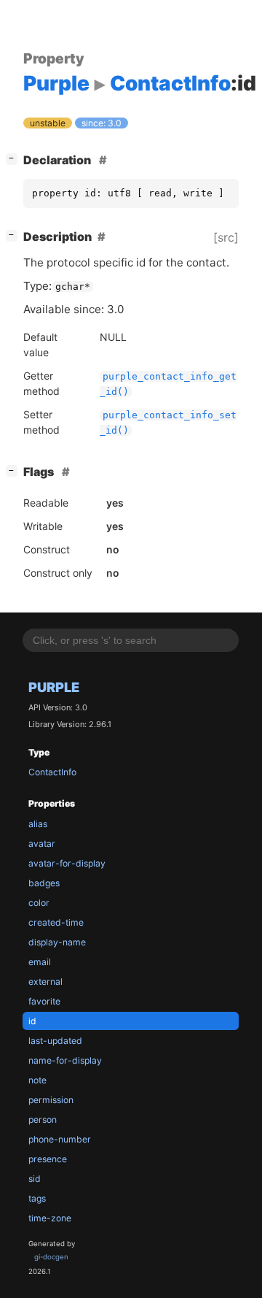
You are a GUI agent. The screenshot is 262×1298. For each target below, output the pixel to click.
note (37, 1080)
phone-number (59, 1139)
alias (37, 823)
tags (37, 1198)
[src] (226, 237)
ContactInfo (52, 772)
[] (14, 158)
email (39, 961)
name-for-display (65, 1060)
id (32, 1020)
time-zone (49, 1218)
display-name (57, 942)
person (42, 1119)
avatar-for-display (67, 863)
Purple (53, 687)
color (38, 902)
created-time (56, 922)
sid (34, 1178)
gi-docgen (51, 1257)
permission (51, 1099)
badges (44, 883)
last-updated (55, 1040)
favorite (44, 1001)
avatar (41, 843)
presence (47, 1158)
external (45, 981)
